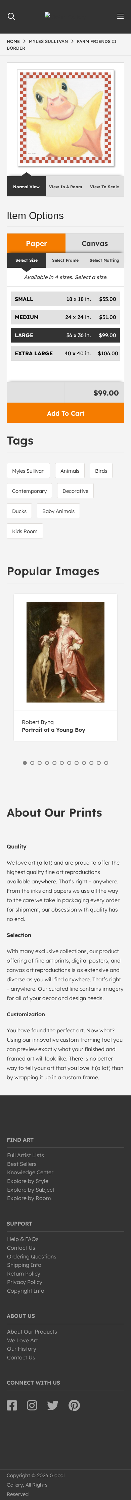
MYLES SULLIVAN (48, 41)
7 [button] (69, 763)
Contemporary (29, 491)
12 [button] (106, 763)
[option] (65, 667)
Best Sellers (22, 1163)
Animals (69, 471)
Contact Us (21, 1247)
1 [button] (25, 763)
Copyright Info (25, 1290)
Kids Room (25, 531)
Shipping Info (24, 1264)
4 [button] (47, 763)
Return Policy (23, 1273)
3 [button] (40, 763)
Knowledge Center (30, 1172)
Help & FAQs (23, 1239)
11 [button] (99, 763)
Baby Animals (58, 511)
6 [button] (62, 763)
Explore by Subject (30, 1189)
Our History (21, 1348)
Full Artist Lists (25, 1155)
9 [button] (84, 763)
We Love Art (22, 1340)
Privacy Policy (24, 1282)
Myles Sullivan (28, 471)
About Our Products (32, 1331)
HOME (13, 41)
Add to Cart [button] (65, 413)
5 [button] (54, 763)
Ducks (19, 511)
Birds (101, 471)
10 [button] (91, 763)
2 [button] (32, 763)
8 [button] (77, 763)
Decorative (75, 491)
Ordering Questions (31, 1256)
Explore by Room (29, 1198)
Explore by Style (27, 1181)
